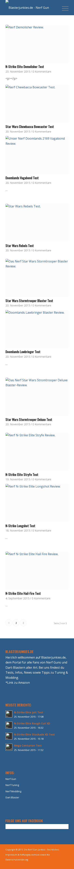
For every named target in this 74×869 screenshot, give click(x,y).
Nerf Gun (11, 779)
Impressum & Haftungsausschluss (22, 854)
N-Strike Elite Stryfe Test (22, 474)
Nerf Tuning (12, 785)
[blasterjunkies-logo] (31, 7)
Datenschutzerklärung (17, 859)
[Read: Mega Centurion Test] (9, 747)
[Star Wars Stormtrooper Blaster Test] (37, 278)
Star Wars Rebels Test (20, 245)
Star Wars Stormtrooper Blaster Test (29, 300)
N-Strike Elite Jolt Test (28, 712)
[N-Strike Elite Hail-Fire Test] (37, 571)
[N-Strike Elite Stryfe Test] (37, 452)
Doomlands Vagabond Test (22, 177)
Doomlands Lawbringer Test (23, 351)
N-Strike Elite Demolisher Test (25, 66)
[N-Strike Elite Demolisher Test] (37, 44)
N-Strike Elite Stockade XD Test (34, 734)
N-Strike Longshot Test (20, 525)
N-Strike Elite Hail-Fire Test (23, 593)
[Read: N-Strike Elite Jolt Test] (9, 714)
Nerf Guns (53, 662)
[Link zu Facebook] (65, 864)
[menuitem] (63, 7)
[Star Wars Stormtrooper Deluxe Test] (37, 397)
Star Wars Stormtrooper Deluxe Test (29, 419)
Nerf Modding (13, 791)
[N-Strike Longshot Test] (37, 503)
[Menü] (63, 7)
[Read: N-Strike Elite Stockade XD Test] (9, 736)
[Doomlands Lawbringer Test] (37, 329)
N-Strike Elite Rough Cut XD (32, 723)
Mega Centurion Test (28, 745)
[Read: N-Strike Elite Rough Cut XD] (9, 725)
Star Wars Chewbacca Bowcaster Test (30, 126)
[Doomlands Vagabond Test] (37, 155)
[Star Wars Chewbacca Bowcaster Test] (37, 104)
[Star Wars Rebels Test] (37, 223)
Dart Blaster (12, 797)
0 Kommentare (41, 71)
